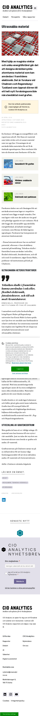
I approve (20, 369)
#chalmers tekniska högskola (15, 482)
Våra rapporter (29, 17)
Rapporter (6, 641)
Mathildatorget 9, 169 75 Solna (9, 681)
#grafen (5, 493)
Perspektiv (15, 17)
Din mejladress (11, 561)
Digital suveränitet (10, 659)
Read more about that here (21, 363)
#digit (5, 478)
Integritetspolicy (17, 701)
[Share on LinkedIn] (4, 500)
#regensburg (17, 493)
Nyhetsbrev (27, 641)
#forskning (7, 487)
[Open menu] (35, 8)
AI (3, 650)
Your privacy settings (9, 714)
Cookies (6, 701)
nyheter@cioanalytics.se (10, 673)
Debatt (6, 17)
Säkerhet (6, 654)
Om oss (25, 646)
